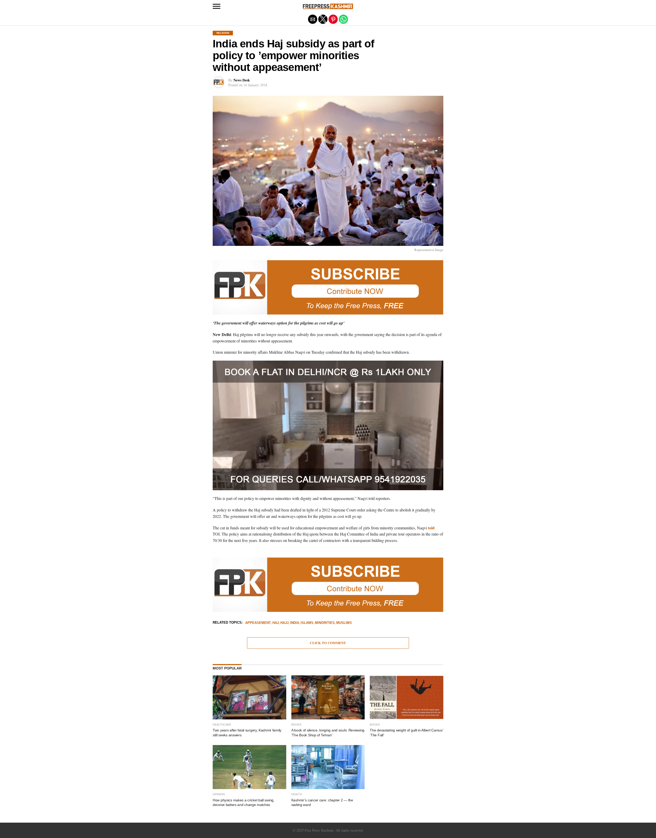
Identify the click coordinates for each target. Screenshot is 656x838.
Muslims (344, 623)
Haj (275, 623)
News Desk (241, 80)
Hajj (284, 623)
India (294, 623)
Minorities (325, 623)
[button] (216, 6)
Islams (307, 623)
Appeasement (258, 623)
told (431, 528)
